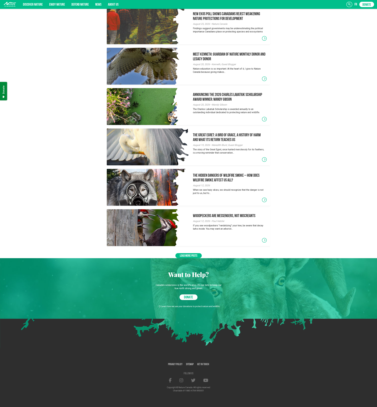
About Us (113, 4)
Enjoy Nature (57, 4)
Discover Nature (33, 4)
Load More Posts (188, 256)
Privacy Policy (175, 364)
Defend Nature (80, 4)
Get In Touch (203, 364)
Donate (366, 5)
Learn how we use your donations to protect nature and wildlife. (190, 306)
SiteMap (190, 364)
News (98, 4)
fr (355, 4)
